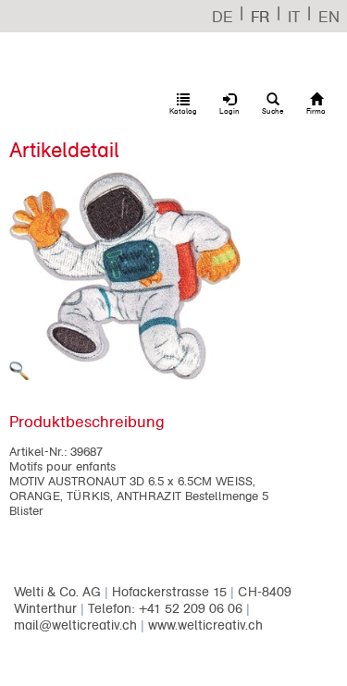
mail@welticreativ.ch (75, 625)
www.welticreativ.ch (205, 625)
